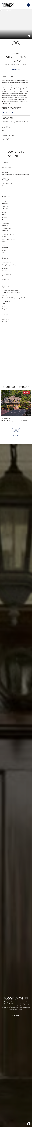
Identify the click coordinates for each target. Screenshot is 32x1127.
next (18, 43)
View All (16, 435)
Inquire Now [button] (16, 69)
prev (14, 43)
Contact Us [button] (16, 1015)
